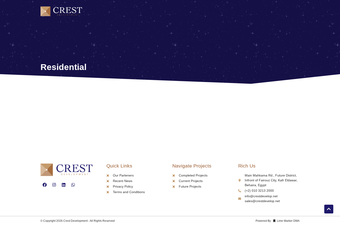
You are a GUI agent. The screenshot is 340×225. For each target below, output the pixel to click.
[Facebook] (44, 185)
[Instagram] (54, 185)
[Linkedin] (63, 185)
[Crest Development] (61, 12)
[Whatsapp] (73, 185)
